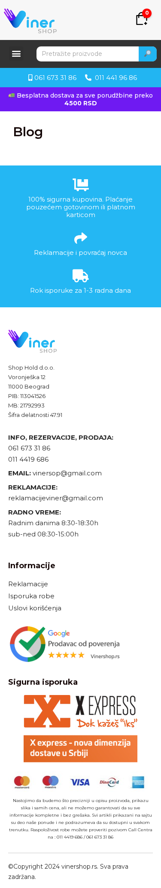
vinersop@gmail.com (66, 473)
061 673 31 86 (29, 448)
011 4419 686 (28, 459)
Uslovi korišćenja (34, 608)
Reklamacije (28, 584)
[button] (16, 53)
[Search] (148, 53)
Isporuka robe (31, 596)
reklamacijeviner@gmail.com (55, 498)
